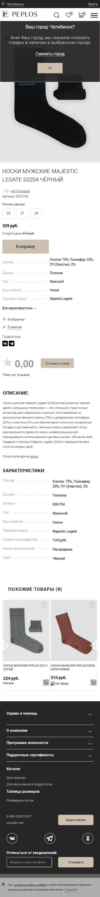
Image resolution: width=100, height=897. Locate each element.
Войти (93, 4)
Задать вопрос (76, 820)
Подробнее (70, 889)
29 (36, 213)
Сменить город (50, 53)
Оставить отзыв (57, 363)
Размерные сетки (20, 800)
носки (34, 456)
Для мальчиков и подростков (29, 784)
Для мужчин (16, 778)
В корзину (25, 246)
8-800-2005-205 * (19, 816)
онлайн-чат (15, 823)
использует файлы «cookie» (30, 884)
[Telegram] (11, 343)
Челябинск (15, 4)
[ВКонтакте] (5, 343)
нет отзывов (20, 191)
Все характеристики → (19, 308)
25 (8, 213)
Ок (50, 68)
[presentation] (7, 645)
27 (22, 213)
